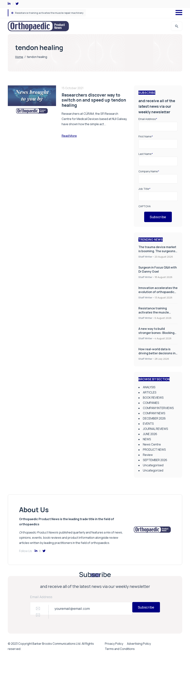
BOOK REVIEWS (153, 398)
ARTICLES (149, 392)
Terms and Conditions (120, 649)
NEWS (147, 439)
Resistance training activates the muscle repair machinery (153, 312)
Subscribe (158, 217)
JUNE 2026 (150, 434)
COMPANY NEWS (154, 413)
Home (19, 57)
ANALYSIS (149, 387)
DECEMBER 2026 (154, 418)
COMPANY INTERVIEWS (158, 408)
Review (148, 455)
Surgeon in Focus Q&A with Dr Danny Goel (157, 269)
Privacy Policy (114, 644)
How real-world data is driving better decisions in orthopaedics (157, 353)
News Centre (152, 444)
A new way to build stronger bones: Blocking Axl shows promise (51, 12)
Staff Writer (145, 256)
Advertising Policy (139, 644)
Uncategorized (153, 470)
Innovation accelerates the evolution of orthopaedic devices (158, 292)
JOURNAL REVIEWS (155, 429)
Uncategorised (153, 465)
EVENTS (148, 424)
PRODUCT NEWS (154, 450)
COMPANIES (151, 403)
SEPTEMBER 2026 (155, 460)
